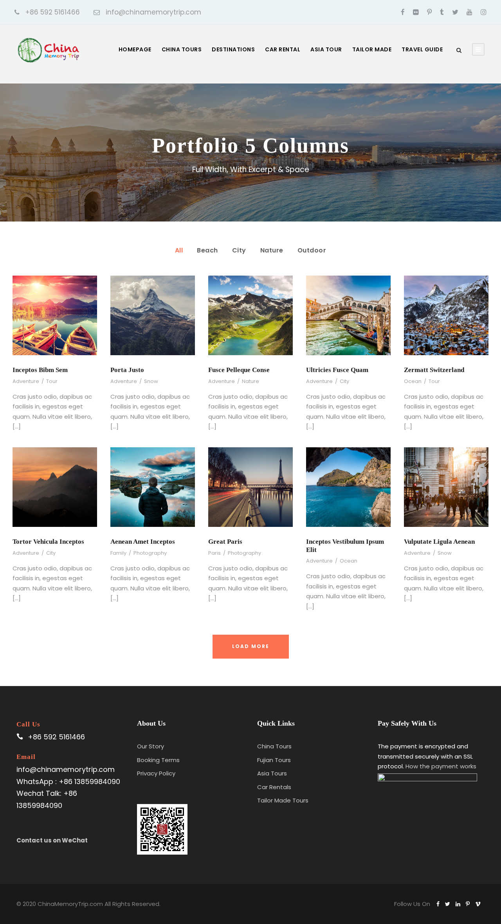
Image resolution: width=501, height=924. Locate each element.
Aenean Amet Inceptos (142, 541)
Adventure (26, 381)
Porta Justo (127, 370)
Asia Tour (326, 49)
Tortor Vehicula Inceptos (48, 541)
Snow (151, 381)
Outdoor (311, 250)
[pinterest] (429, 12)
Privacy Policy (156, 773)
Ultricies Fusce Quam (337, 370)
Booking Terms (158, 760)
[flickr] (416, 12)
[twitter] (455, 12)
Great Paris (225, 541)
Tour (52, 381)
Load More (250, 646)
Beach (207, 250)
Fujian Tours (274, 760)
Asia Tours (272, 773)
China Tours (182, 49)
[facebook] (403, 12)
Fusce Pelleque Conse (239, 370)
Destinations (233, 49)
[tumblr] (442, 12)
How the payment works (440, 766)
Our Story (150, 746)
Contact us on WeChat (52, 840)
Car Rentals (274, 787)
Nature (271, 250)
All (179, 250)
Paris (214, 553)
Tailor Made (372, 49)
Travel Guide (422, 49)
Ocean (413, 381)
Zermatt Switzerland (434, 370)
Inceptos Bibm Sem (40, 370)
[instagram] (484, 12)
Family (118, 553)
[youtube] (469, 12)
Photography (150, 553)
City (239, 250)
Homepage (135, 49)
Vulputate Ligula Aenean (439, 541)
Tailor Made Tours (282, 800)
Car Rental (282, 49)
